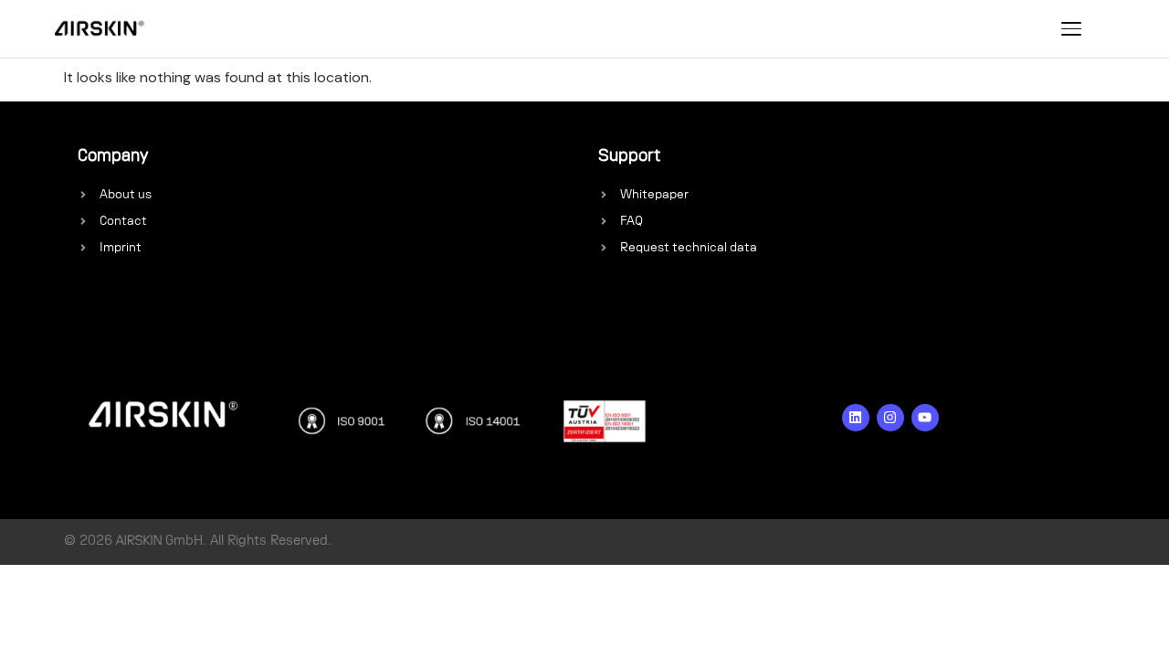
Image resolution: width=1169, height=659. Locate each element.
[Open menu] (1071, 28)
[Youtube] (925, 417)
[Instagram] (890, 417)
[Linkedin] (855, 417)
